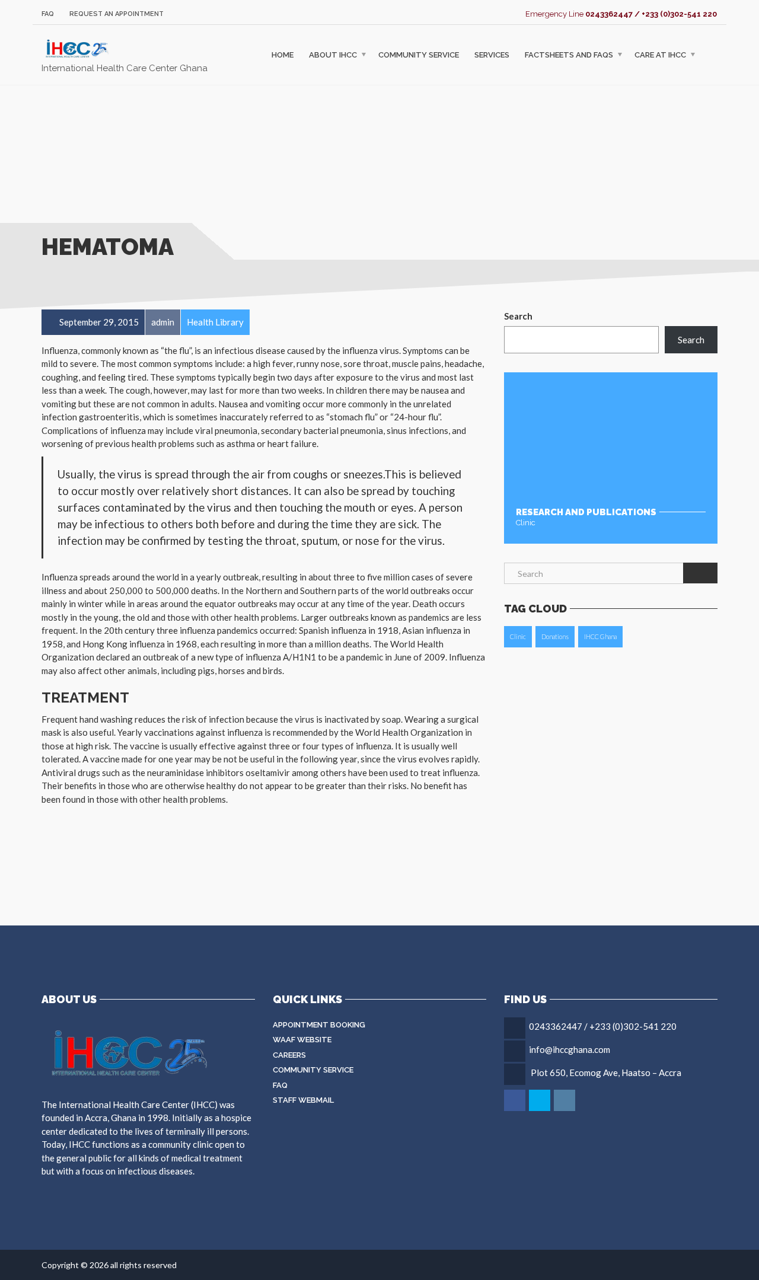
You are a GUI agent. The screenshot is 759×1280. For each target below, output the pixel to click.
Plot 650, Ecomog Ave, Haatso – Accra (606, 1072)
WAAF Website (302, 1039)
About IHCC (333, 54)
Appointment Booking (319, 1024)
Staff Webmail (303, 1100)
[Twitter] (540, 1100)
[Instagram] (565, 1100)
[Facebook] (515, 1100)
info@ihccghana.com (569, 1049)
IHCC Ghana (600, 636)
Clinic (518, 636)
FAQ (48, 14)
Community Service (418, 54)
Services (491, 54)
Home (283, 54)
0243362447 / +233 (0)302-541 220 (603, 1026)
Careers (289, 1055)
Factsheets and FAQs (569, 54)
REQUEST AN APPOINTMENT (116, 14)
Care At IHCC (660, 54)
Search (518, 316)
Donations (555, 636)
